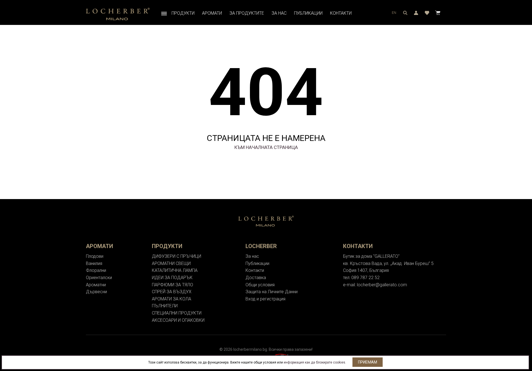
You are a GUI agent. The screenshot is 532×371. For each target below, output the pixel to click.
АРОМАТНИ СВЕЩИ (171, 263)
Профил (405, 13)
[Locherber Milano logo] (118, 13)
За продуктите (246, 13)
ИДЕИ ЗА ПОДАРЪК (172, 277)
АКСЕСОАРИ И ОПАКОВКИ (178, 320)
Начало (164, 13)
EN (394, 13)
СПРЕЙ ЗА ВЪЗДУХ (171, 291)
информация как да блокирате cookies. (315, 362)
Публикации (308, 13)
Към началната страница (266, 147)
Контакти (341, 13)
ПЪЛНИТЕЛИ (165, 305)
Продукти (183, 13)
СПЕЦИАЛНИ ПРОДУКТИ (176, 313)
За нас (279, 13)
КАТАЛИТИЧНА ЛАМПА (175, 270)
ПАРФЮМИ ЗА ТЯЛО (172, 284)
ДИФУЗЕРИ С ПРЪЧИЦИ (176, 256)
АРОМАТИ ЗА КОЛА (171, 299)
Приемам (367, 362)
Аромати (212, 13)
